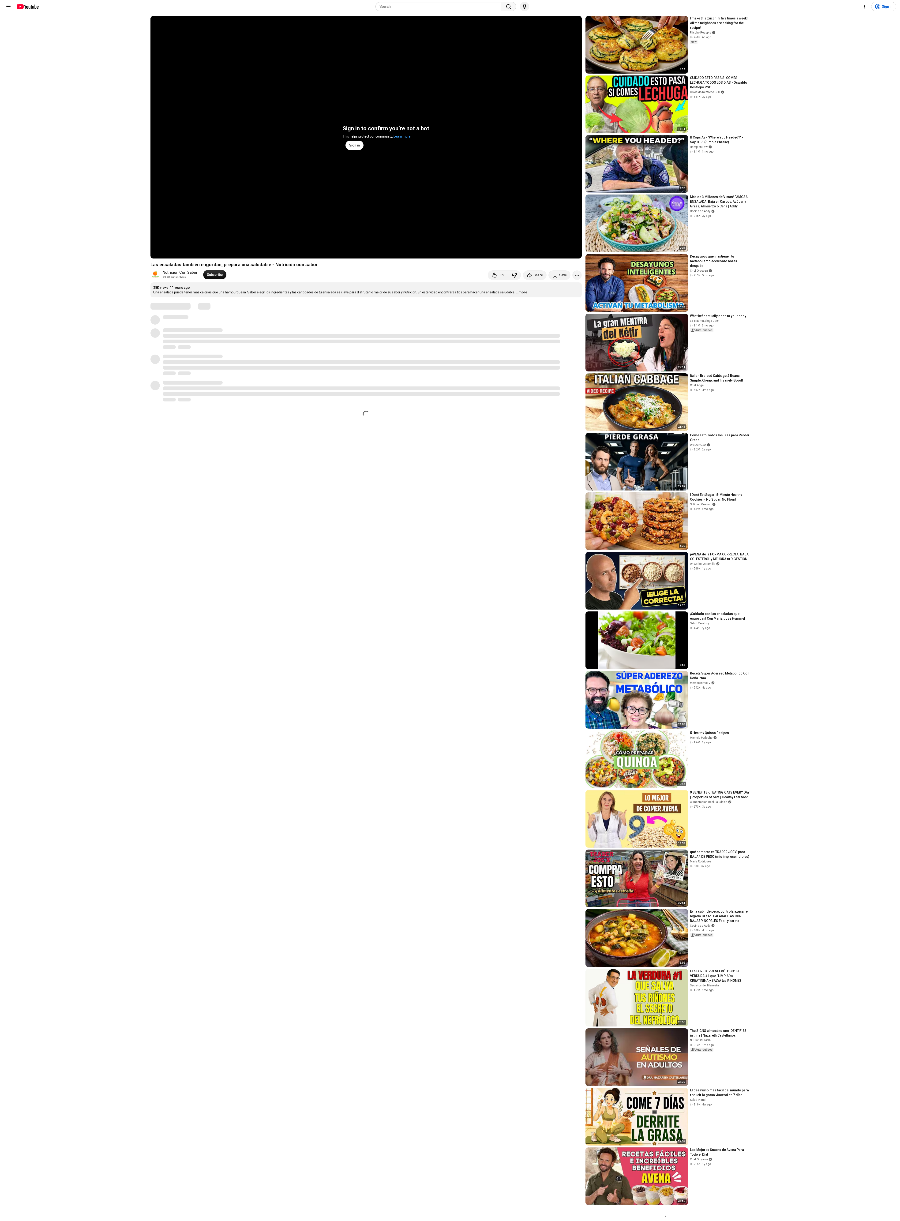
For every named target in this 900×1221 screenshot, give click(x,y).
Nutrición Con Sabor (180, 272)
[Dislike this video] (514, 275)
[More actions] (577, 275)
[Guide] (8, 6)
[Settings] (864, 6)
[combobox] (439, 6)
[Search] (508, 6)
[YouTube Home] (27, 6)
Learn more (402, 136)
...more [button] (521, 292)
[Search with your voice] (524, 6)
